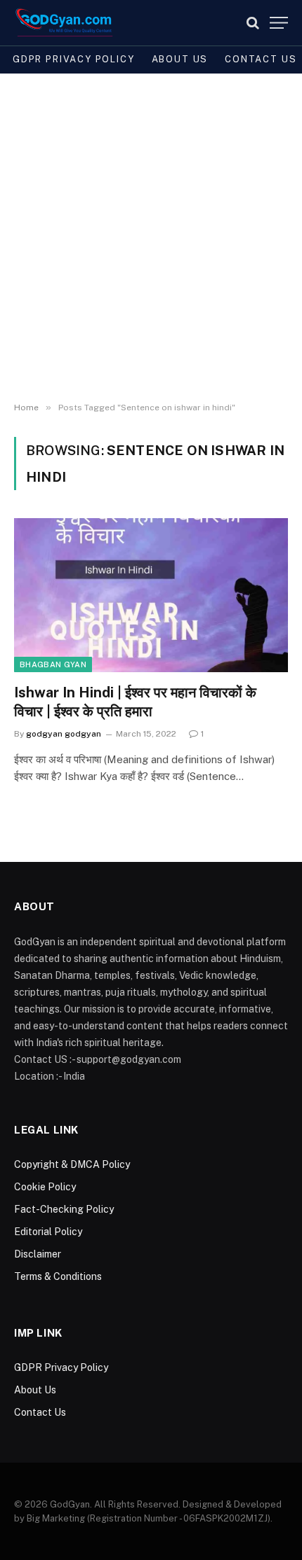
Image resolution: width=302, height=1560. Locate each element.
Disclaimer (37, 1254)
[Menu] (279, 23)
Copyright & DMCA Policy (72, 1164)
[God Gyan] (64, 23)
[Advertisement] (151, 238)
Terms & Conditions (58, 1276)
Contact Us (40, 1412)
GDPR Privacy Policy (74, 59)
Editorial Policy (48, 1231)
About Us (180, 59)
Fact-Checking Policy (64, 1209)
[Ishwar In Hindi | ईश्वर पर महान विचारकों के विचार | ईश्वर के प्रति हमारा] (151, 594)
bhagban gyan (53, 664)
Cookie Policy (45, 1186)
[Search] (253, 23)
